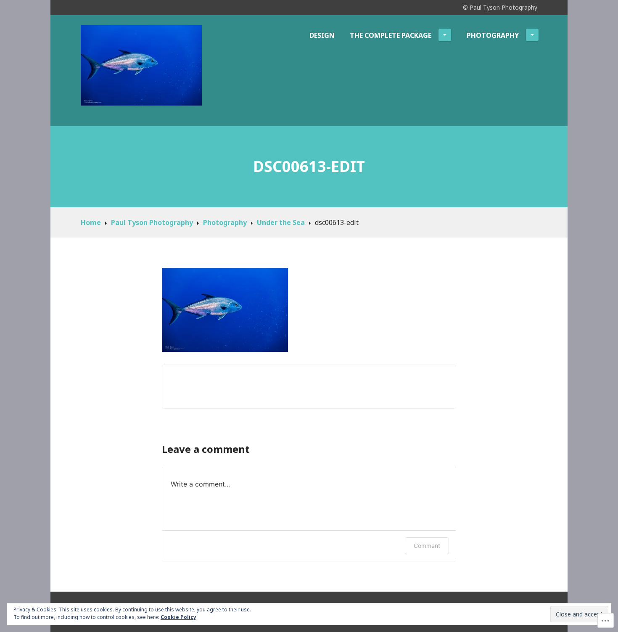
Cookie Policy (178, 617)
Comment (427, 545)
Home (91, 222)
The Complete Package (390, 35)
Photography (493, 35)
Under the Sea (281, 222)
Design (322, 35)
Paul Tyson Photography (152, 222)
